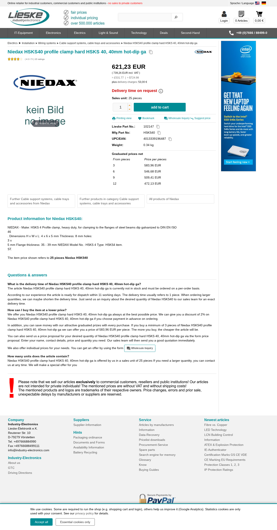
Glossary (145, 459)
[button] (129, 105)
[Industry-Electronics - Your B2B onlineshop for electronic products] (58, 17)
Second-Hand (190, 32)
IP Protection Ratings (218, 469)
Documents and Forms (89, 442)
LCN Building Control (218, 434)
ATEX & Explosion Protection (223, 444)
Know (143, 464)
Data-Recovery (149, 434)
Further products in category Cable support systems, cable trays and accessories (109, 201)
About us (14, 462)
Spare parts (147, 449)
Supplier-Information (87, 425)
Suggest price (202, 118)
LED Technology (215, 430)
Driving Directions (20, 472)
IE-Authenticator (215, 449)
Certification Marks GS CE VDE (225, 454)
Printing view (124, 118)
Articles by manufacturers (156, 425)
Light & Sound (108, 32)
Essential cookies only (75, 522)
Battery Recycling (85, 452)
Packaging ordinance (87, 437)
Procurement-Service (153, 444)
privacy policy (84, 513)
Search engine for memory (157, 454)
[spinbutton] (120, 107)
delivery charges (127, 82)
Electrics (79, 32)
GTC (11, 467)
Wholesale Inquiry (179, 118)
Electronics (53, 32)
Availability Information (88, 447)
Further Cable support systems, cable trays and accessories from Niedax (39, 201)
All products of (164, 199)
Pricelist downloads (152, 439)
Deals (164, 32)
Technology (139, 32)
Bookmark (148, 118)
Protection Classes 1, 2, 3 (221, 464)
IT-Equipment (23, 32)
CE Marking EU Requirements (224, 459)
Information (147, 430)
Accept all (41, 522)
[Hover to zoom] (45, 96)
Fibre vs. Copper (215, 425)
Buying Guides (149, 469)
